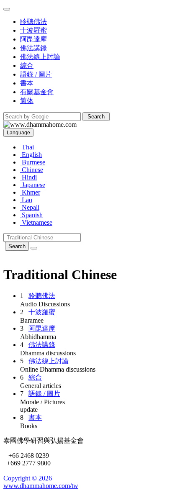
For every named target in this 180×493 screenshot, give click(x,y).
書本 (35, 417)
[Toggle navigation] (6, 9)
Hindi (28, 177)
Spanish (31, 214)
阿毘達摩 (41, 328)
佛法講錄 (41, 344)
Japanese (32, 184)
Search (17, 246)
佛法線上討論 (48, 361)
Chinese (31, 169)
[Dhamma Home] (40, 124)
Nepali (29, 207)
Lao (26, 199)
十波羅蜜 (41, 312)
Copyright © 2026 (27, 478)
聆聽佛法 (41, 295)
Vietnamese (36, 222)
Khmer (30, 192)
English (31, 154)
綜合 (35, 377)
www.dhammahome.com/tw (40, 485)
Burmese (32, 162)
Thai (27, 147)
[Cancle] (34, 248)
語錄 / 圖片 (44, 393)
